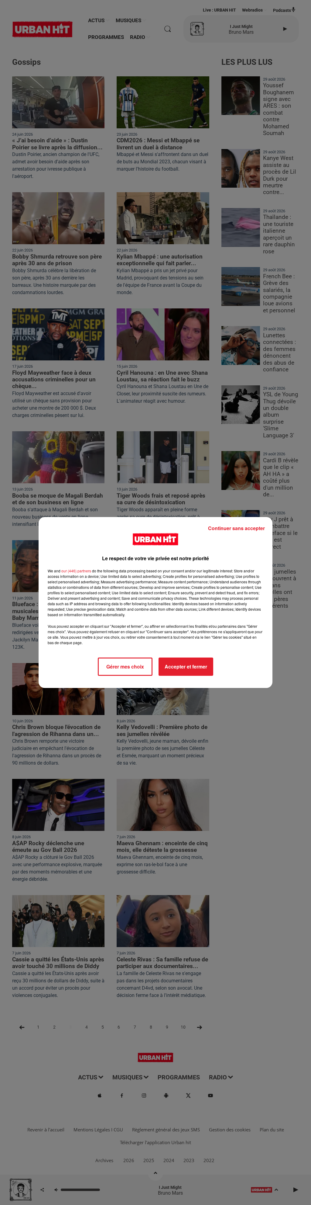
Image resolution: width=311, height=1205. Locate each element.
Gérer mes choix (125, 666)
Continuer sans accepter (236, 528)
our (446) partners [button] (76, 570)
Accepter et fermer (186, 666)
